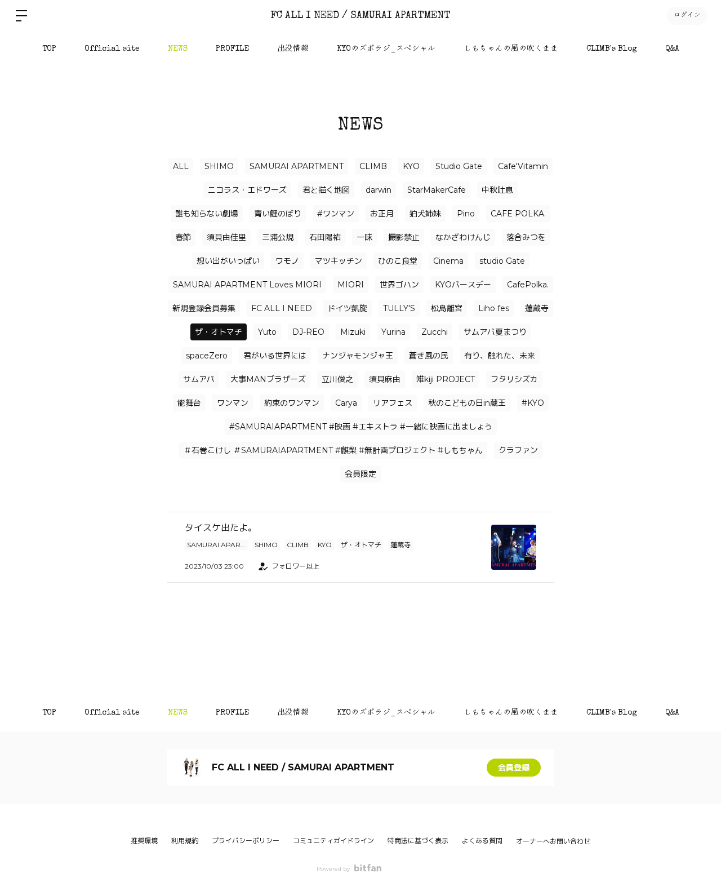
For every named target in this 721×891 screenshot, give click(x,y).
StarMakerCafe (436, 190)
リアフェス (392, 403)
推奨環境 (144, 840)
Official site (112, 49)
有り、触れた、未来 (499, 356)
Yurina (393, 332)
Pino (466, 214)
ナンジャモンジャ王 (357, 356)
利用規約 (184, 840)
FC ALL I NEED (281, 308)
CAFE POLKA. (518, 214)
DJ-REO (308, 332)
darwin (378, 190)
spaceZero (207, 356)
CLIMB (373, 166)
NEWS (178, 49)
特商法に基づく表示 (418, 840)
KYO (411, 166)
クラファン (518, 450)
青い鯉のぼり (277, 214)
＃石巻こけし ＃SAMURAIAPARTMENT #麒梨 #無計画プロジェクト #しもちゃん (333, 450)
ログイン (687, 15)
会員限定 (360, 474)
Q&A (672, 49)
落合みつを (526, 237)
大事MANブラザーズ (268, 379)
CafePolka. (528, 285)
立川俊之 (337, 379)
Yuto (267, 332)
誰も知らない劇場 (206, 214)
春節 (183, 237)
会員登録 (513, 768)
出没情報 (293, 49)
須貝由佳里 (226, 237)
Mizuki (353, 332)
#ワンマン (335, 214)
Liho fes (493, 308)
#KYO (533, 403)
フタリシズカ (514, 379)
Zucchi (434, 332)
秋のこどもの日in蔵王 (467, 403)
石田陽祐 (325, 237)
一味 (364, 237)
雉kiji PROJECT (445, 379)
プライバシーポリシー (245, 840)
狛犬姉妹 (425, 214)
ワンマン (232, 403)
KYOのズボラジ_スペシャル (386, 49)
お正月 (382, 214)
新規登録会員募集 (203, 308)
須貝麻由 (384, 379)
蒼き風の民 (428, 356)
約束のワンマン (291, 403)
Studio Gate (458, 166)
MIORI (350, 285)
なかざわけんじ (463, 237)
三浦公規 (277, 237)
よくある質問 (482, 840)
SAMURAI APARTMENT (297, 166)
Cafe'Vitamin (523, 166)
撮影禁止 (404, 237)
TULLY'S (399, 308)
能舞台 (189, 403)
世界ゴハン (399, 285)
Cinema (448, 261)
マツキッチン (338, 261)
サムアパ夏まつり (495, 332)
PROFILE (232, 49)
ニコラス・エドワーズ (247, 190)
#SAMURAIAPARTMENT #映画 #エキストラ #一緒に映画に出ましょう (360, 427)
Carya (346, 403)
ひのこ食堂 (397, 261)
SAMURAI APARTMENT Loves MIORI (247, 285)
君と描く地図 (326, 190)
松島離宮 (446, 308)
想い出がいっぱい (228, 261)
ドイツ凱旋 (347, 308)
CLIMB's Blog (611, 49)
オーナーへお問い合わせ (553, 841)
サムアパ (199, 379)
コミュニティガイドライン (333, 840)
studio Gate (502, 261)
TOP (49, 49)
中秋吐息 (497, 190)
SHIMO (219, 166)
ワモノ (287, 261)
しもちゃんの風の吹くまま (511, 49)
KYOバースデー (463, 285)
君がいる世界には (274, 356)
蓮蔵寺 (537, 308)
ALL (181, 166)
